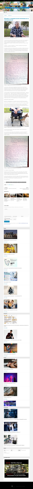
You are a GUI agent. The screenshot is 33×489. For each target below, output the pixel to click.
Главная (5, 15)
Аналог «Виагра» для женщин (8, 369)
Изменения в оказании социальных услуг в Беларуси (7, 199)
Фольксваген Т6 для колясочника (16, 475)
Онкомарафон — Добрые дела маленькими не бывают (10, 188)
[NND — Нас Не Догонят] (16, 4)
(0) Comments (11, 420)
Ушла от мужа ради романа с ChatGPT (10, 383)
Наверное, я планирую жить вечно (9, 254)
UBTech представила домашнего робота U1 (12, 432)
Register (5, 452)
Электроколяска (24, 182)
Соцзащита (19, 182)
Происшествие (15, 182)
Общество (10, 15)
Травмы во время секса (7, 397)
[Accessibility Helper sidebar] (32, 3)
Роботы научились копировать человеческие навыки (14, 445)
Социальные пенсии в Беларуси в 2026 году (13, 199)
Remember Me (24, 450)
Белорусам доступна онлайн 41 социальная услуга (19, 199)
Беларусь (7, 182)
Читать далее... (6, 371)
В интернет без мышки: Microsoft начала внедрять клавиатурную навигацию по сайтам (16, 325)
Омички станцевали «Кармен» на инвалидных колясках (24, 188)
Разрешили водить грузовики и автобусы (10, 240)
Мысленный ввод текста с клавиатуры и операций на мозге (15, 419)
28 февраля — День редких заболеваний (25, 199)
